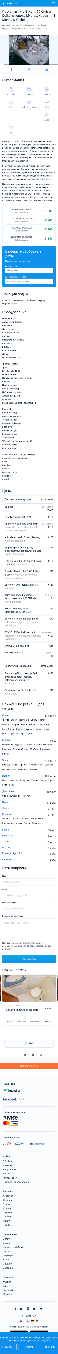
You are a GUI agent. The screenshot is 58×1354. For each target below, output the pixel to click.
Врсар (5, 829)
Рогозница (45, 749)
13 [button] (48, 64)
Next (54, 225)
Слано (5, 796)
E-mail (5, 889)
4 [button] (13, 64)
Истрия (6, 775)
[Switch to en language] (28, 1321)
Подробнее (45, 1340)
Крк (21, 818)
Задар (5, 760)
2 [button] (6, 64)
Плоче (43, 720)
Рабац (43, 780)
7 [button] (25, 64)
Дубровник (8, 791)
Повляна (33, 769)
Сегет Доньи (8, 729)
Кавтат (26, 796)
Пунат (5, 802)
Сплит (5, 715)
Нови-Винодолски (34, 818)
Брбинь (23, 765)
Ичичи (19, 823)
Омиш (5, 733)
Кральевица (8, 823)
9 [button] (33, 64)
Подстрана (23, 720)
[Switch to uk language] (37, 1321)
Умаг (4, 785)
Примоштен (8, 744)
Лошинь (6, 818)
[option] (29, 50)
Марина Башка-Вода (39, 724)
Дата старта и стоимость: (16, 277)
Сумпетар (7, 835)
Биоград (6, 765)
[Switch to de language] (32, 1321)
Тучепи (46, 729)
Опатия (6, 847)
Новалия (33, 765)
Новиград (13, 780)
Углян (5, 841)
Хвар (38, 729)
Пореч (51, 780)
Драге (5, 808)
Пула (4, 780)
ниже (48, 179)
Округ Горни (26, 733)
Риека (15, 818)
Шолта (24, 724)
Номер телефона (10, 902)
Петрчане (7, 769)
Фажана (6, 859)
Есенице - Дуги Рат (12, 853)
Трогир (5, 720)
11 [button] (41, 64)
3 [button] (10, 64)
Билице (5, 754)
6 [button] (21, 64)
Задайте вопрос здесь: (13, 916)
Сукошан (49, 765)
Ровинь (34, 780)
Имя (4, 876)
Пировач (47, 744)
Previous (4, 225)
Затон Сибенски (21, 749)
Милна (5, 724)
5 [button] (17, 64)
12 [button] (44, 64)
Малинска (37, 823)
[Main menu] (53, 3)
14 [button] (52, 64)
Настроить (28, 1347)
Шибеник (7, 740)
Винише (35, 720)
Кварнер (7, 814)
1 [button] (2, 64)
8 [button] (29, 64)
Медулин (24, 780)
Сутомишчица (20, 769)
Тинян (12, 785)
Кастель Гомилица (25, 729)
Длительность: (11, 266)
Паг (41, 765)
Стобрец (15, 724)
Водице (37, 744)
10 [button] (37, 64)
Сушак (27, 823)
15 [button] (56, 64)
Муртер (18, 744)
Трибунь (34, 749)
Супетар (14, 733)
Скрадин (28, 744)
